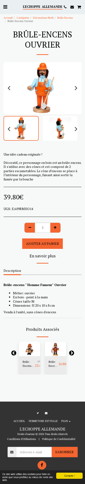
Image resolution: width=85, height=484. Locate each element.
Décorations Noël (43, 17)
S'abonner (64, 452)
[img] (29, 349)
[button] (5, 7)
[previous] (9, 88)
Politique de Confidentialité (58, 439)
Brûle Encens (65, 17)
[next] (75, 88)
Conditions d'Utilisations (21, 439)
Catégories (23, 17)
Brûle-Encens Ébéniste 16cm (54, 364)
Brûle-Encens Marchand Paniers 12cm (29, 364)
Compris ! (69, 475)
